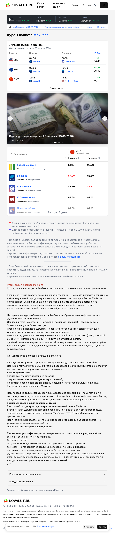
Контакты (68, 505)
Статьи (87, 5)
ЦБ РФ (97, 53)
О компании (10, 505)
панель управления (69, 256)
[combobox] (87, 152)
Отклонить (89, 527)
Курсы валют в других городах (25, 474)
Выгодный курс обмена (21, 481)
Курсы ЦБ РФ (43, 505)
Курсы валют (40, 5)
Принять (102, 527)
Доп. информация (45, 526)
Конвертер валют (59, 5)
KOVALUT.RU (21, 5)
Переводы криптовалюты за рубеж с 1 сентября (59, 27)
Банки (75, 5)
